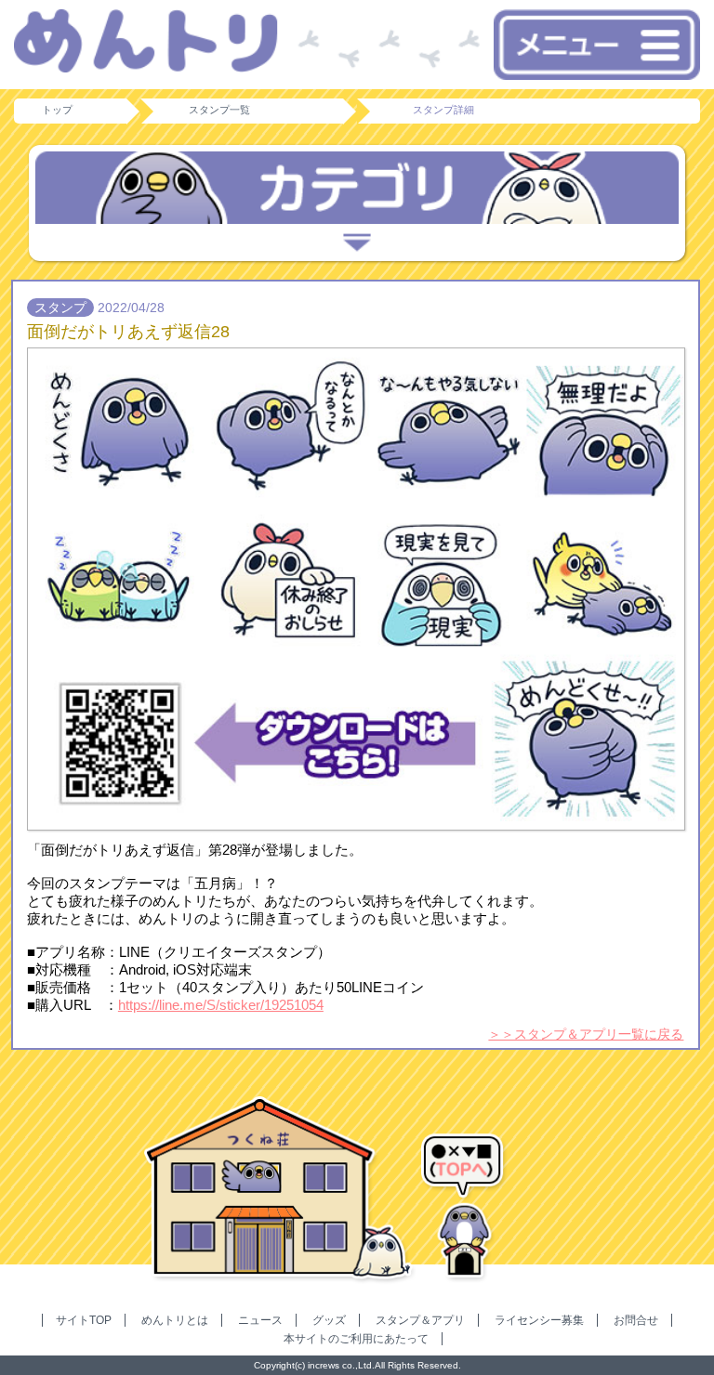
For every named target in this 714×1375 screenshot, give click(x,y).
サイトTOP (84, 1320)
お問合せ (636, 1320)
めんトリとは (174, 1320)
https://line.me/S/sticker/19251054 (221, 1005)
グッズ (329, 1320)
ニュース (260, 1320)
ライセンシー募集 (539, 1320)
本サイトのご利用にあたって (356, 1338)
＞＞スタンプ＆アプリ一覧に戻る (585, 1034)
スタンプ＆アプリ (420, 1320)
